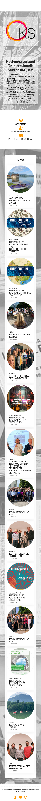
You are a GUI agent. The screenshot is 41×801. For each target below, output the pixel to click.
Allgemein (12, 722)
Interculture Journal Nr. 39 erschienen (17, 683)
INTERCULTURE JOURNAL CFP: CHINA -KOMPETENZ (20, 293)
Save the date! (13, 196)
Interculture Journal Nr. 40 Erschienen (17, 597)
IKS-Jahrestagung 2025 (19, 513)
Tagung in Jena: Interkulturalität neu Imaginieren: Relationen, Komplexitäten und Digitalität (20, 467)
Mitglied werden (20, 131)
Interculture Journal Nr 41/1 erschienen (17, 420)
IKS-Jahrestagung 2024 (19, 640)
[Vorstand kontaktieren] (25, 798)
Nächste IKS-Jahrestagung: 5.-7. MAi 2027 (19, 200)
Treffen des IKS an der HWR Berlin (19, 377)
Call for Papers (13, 240)
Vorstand (20, 124)
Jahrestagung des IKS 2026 (19, 335)
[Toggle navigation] (26, 4)
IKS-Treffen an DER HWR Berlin (19, 555)
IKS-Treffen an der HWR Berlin (19, 767)
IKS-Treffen (12, 332)
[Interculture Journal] (20, 798)
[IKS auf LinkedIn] (15, 798)
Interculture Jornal (20, 138)
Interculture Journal (15, 415)
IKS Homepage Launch (16, 725)
